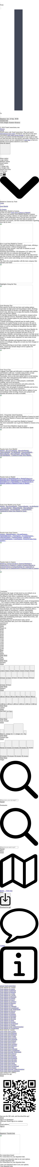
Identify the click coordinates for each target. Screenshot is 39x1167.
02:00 (2, 633)
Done (1, 650)
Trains (2, 203)
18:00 (2, 645)
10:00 (2, 639)
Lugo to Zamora (10, 568)
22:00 (2, 648)
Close (2, 626)
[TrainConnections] (10, 1)
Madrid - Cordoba (11, 455)
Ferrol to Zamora (20, 568)
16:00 (2, 644)
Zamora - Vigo (11, 536)
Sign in (2, 1126)
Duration (11, 122)
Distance (17, 122)
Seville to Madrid (10, 480)
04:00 (2, 634)
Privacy (2, 129)
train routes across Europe (15, 135)
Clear (1, 655)
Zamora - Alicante (16, 534)
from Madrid (4, 206)
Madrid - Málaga (12, 508)
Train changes (4, 122)
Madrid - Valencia (18, 506)
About (2, 130)
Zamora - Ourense (11, 537)
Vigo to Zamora (10, 565)
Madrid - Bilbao (20, 454)
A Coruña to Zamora (21, 565)
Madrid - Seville (10, 452)
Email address (4, 1124)
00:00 (2, 631)
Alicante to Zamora (18, 563)
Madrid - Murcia (10, 454)
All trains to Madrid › (23, 483)
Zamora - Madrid (5, 534)
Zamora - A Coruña (22, 536)
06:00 (2, 636)
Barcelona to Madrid (6, 478)
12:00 (2, 640)
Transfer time (4, 120)
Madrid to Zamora (6, 563)
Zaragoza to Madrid (22, 480)
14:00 (2, 642)
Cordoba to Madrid (11, 483)
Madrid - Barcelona (6, 450)
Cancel (2, 802)
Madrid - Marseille (18, 450)
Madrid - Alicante (9, 509)
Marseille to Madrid (19, 478)
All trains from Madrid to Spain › (16, 511)
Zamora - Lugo (12, 539)
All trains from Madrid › (24, 455)
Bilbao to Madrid (21, 481)
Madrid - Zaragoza (21, 452)
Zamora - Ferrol (22, 539)
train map (27, 140)
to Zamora (3, 209)
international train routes (7, 134)
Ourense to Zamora (11, 567)
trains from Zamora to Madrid (20, 212)
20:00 (2, 647)
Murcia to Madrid (10, 481)
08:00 (2, 637)
